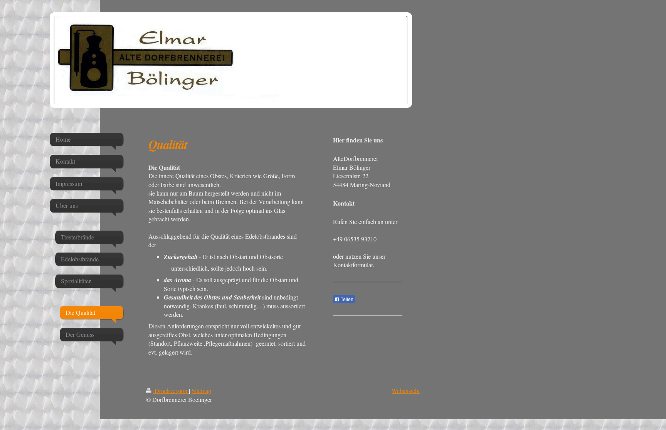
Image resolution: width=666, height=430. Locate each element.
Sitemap (201, 390)
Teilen (346, 299)
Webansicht (406, 390)
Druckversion (171, 390)
